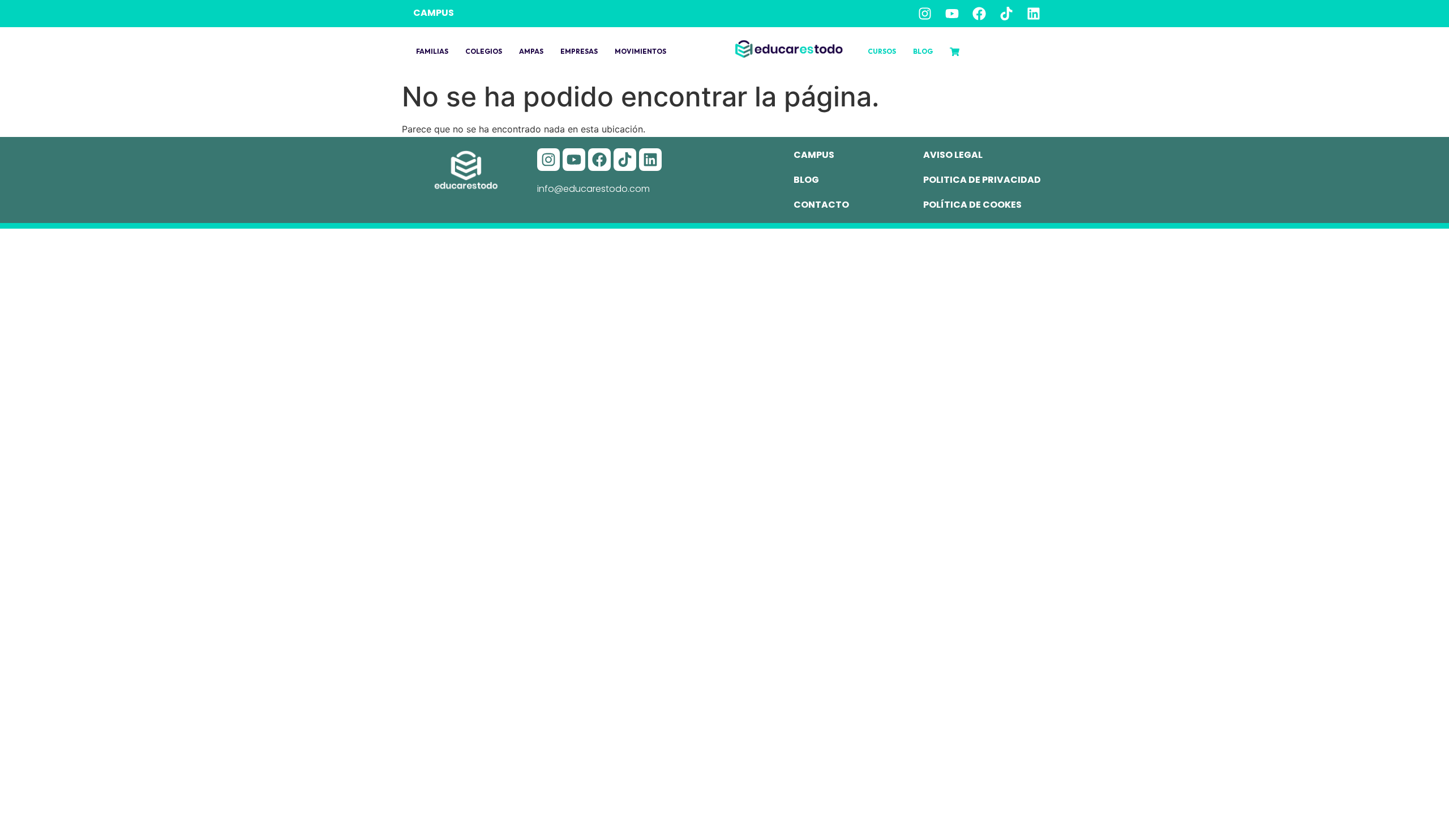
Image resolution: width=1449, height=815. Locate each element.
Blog (923, 51)
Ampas (531, 51)
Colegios (483, 51)
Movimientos (640, 51)
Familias (432, 51)
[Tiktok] (1006, 13)
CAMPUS (433, 12)
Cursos (882, 51)
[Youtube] (952, 13)
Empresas (579, 51)
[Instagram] (924, 13)
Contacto (821, 204)
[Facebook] (979, 13)
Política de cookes (972, 204)
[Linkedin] (1033, 13)
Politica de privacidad (982, 179)
